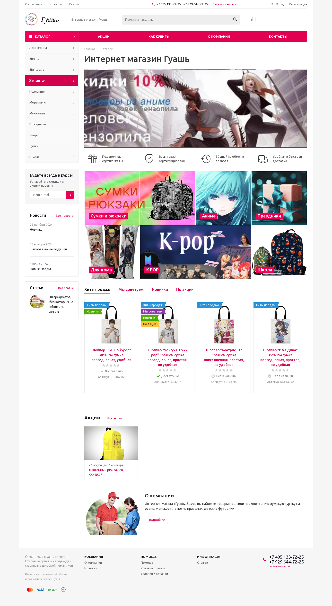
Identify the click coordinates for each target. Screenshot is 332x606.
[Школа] (279, 252)
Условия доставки (154, 573)
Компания (93, 556)
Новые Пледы (40, 268)
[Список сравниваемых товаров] (253, 21)
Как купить (159, 36)
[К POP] (195, 252)
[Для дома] (112, 252)
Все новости (65, 215)
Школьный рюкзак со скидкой (106, 472)
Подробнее (156, 519)
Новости (90, 568)
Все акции (114, 418)
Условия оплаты (153, 568)
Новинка (36, 229)
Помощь (149, 556)
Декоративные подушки (48, 249)
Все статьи (66, 288)
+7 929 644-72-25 (195, 4)
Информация (209, 556)
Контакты (278, 36)
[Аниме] (223, 198)
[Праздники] (279, 198)
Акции (104, 36)
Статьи (202, 562)
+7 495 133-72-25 (168, 4)
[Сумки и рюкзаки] (140, 198)
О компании (219, 36)
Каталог (42, 36)
